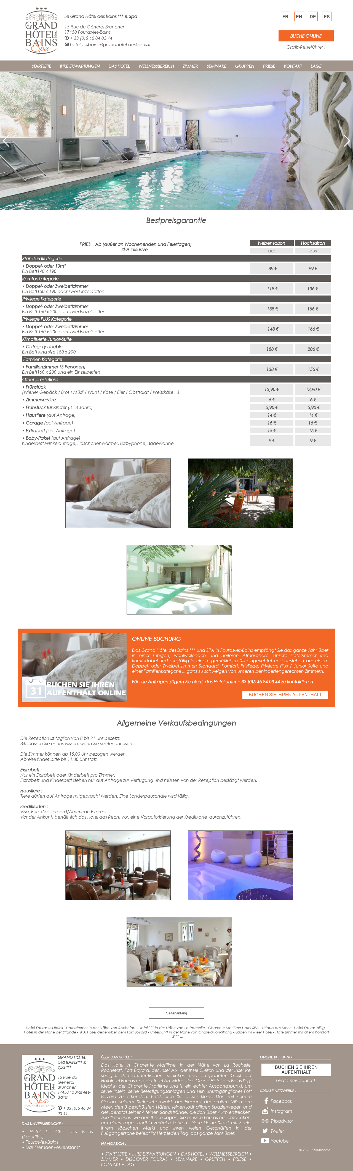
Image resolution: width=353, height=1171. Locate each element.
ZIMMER (190, 66)
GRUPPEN (244, 66)
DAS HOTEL (119, 66)
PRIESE (269, 66)
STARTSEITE (41, 66)
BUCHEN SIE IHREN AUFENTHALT (285, 694)
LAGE (316, 66)
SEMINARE (216, 66)
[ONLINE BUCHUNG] (74, 700)
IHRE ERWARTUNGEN (80, 66)
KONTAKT (293, 66)
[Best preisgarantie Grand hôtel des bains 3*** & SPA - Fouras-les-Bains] (118, 526)
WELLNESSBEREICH (156, 66)
